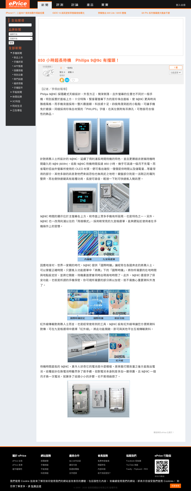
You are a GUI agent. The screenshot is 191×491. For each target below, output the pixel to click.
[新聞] (45, 5)
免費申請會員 (103, 460)
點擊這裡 (36, 486)
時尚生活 (17, 106)
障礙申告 (101, 464)
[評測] (60, 5)
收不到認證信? (104, 473)
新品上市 (18, 57)
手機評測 (18, 61)
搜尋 (11, 42)
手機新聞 (17, 53)
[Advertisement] (111, 37)
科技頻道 (44, 473)
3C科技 (16, 101)
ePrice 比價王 (18, 4)
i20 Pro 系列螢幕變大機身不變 (156, 12)
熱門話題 (18, 78)
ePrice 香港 (17, 464)
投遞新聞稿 (74, 468)
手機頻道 (44, 464)
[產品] (90, 5)
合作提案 (73, 473)
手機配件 (18, 87)
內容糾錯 (101, 468)
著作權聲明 (17, 468)
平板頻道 (44, 468)
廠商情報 (18, 83)
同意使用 (175, 485)
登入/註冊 (180, 4)
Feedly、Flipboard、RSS (137, 468)
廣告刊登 (73, 464)
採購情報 (18, 70)
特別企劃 (18, 74)
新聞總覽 (44, 460)
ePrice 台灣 (17, 460)
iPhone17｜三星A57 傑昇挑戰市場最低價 (25, 12)
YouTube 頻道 (132, 464)
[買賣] (105, 5)
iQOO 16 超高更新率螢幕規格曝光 (68, 12)
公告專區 (17, 110)
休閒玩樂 (17, 96)
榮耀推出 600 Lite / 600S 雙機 (112, 12)
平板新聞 (17, 92)
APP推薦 (18, 66)
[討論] (75, 5)
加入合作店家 (75, 460)
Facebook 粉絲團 (133, 460)
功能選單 (175, 72)
